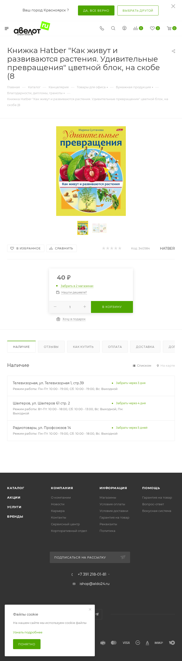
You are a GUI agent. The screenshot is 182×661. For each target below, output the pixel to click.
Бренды (15, 516)
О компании (61, 497)
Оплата (115, 347)
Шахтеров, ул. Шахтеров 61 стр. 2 (41, 403)
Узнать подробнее (27, 632)
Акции (14, 497)
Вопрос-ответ (153, 504)
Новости (57, 504)
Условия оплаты (112, 504)
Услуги (14, 507)
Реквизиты (108, 524)
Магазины (108, 497)
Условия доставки (114, 511)
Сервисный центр (65, 524)
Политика (107, 531)
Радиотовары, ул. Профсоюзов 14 (42, 428)
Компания (62, 488)
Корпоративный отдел (69, 531)
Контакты (58, 517)
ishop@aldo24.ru (94, 583)
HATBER (167, 248)
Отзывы (51, 347)
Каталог (15, 488)
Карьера (58, 511)
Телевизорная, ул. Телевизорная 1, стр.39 (48, 383)
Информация (113, 488)
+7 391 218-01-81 (92, 574)
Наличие (21, 347)
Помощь (151, 488)
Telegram (97, 614)
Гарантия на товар (114, 517)
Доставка (145, 347)
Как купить (83, 347)
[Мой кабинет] (124, 28)
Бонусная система (156, 511)
